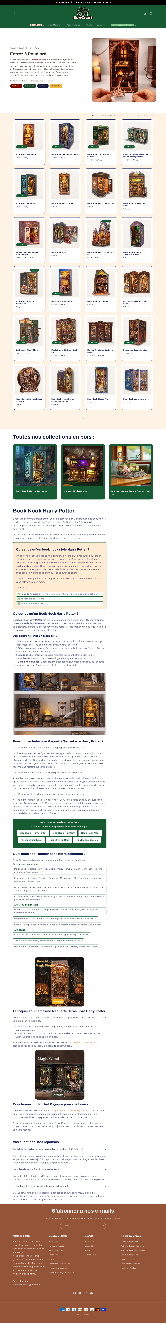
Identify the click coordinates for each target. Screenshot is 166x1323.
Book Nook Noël (90, 833)
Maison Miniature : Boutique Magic (100, 351)
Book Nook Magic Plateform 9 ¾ (100, 253)
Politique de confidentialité (132, 1246)
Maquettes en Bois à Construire (130, 491)
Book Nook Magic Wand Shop (100, 203)
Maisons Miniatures (31, 840)
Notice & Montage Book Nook (61, 1273)
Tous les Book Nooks (87, 840)
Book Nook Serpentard (26, 203)
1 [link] (76, 419)
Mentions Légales (128, 1268)
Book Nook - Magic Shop (27, 350)
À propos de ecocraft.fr (59, 1268)
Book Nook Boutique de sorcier (98, 155)
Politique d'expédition (130, 1255)
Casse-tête (53, 1255)
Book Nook (23, 48)
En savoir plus (61, 75)
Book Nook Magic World (62, 203)
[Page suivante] (90, 419)
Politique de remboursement (133, 1250)
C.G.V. (123, 1259)
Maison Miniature (73, 491)
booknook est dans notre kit (83, 1042)
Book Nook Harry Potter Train (64, 154)
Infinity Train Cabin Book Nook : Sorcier (27, 253)
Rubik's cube (90, 1255)
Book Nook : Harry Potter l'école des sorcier (62, 400)
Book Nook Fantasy (64, 833)
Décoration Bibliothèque (59, 1264)
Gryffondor (16, 86)
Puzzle (51, 1259)
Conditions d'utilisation (130, 1264)
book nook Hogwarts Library (136, 350)
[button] (15, 13)
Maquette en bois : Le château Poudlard (29, 400)
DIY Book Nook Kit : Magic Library (135, 302)
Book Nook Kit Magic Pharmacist (25, 302)
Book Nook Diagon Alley (98, 399)
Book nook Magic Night (61, 301)
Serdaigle (43, 86)
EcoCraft (86, 1314)
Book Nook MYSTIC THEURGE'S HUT (132, 253)
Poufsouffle (56, 86)
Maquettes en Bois (58, 840)
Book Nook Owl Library (97, 301)
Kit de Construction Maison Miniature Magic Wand (135, 155)
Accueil (13, 48)
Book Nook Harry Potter (30, 491)
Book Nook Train (58, 252)
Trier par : (95, 115)
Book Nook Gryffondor (26, 154)
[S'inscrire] (103, 1226)
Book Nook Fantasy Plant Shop (134, 204)
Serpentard (29, 86)
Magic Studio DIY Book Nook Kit (64, 351)
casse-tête (89, 1246)
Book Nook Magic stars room (136, 399)
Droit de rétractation (129, 1242)
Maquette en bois (56, 1246)
